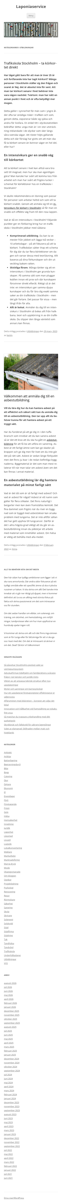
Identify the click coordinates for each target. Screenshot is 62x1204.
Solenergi (8, 919)
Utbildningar (33, 331)
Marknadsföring (12, 859)
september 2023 (12, 1110)
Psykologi (8, 887)
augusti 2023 (10, 1114)
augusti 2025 (10, 1026)
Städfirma (9, 931)
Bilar (6, 768)
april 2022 (8, 1158)
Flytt (6, 800)
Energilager (9, 796)
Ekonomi (8, 788)
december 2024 (11, 1058)
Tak (5, 939)
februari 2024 (10, 1094)
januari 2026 (10, 1006)
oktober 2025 (10, 1018)
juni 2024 (8, 1078)
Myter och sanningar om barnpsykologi (23, 688)
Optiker (7, 879)
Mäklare (8, 851)
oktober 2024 (10, 1066)
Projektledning (11, 883)
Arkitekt (8, 752)
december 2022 (11, 1138)
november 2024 (11, 1062)
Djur (6, 780)
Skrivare (8, 915)
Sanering (8, 907)
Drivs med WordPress (14, 1198)
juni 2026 (8, 991)
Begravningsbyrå (12, 764)
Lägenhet (8, 832)
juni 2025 (8, 1034)
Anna (14, 548)
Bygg (6, 772)
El (5, 792)
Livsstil (7, 839)
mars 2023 (9, 1130)
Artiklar (7, 756)
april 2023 (8, 1126)
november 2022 (11, 1142)
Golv (6, 812)
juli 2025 (8, 1030)
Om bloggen (10, 875)
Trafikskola (9, 951)
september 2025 (12, 1022)
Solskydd (8, 923)
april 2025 (8, 1042)
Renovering (9, 891)
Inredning (9, 824)
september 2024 (12, 1070)
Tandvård (8, 947)
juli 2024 (8, 1074)
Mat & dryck (10, 863)
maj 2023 (8, 1122)
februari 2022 (10, 1166)
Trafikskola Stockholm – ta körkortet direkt (30, 65)
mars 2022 (9, 1162)
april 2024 (8, 1086)
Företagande (10, 804)
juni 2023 (8, 1118)
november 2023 (11, 1106)
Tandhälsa (9, 943)
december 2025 (11, 1010)
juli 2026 (8, 987)
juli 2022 (8, 1150)
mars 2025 (9, 1046)
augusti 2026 (10, 983)
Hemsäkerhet (10, 820)
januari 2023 (10, 1134)
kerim (9, 335)
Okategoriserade (12, 871)
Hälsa (6, 816)
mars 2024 (9, 1090)
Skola (6, 911)
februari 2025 (10, 1050)
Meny (31, 15)
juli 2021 (8, 1174)
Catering (8, 776)
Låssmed (8, 835)
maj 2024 (8, 1082)
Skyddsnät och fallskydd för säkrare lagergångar (27, 724)
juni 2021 (8, 1177)
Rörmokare (9, 899)
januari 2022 (10, 1170)
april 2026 (8, 999)
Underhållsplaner (12, 955)
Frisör (7, 808)
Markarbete (10, 855)
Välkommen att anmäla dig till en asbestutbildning (29, 398)
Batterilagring (10, 760)
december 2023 (11, 1102)
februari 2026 (10, 1003)
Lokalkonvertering (13, 847)
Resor (7, 895)
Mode (7, 867)
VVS (6, 963)
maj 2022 (8, 1154)
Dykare (7, 784)
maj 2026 (8, 995)
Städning (8, 935)
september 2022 (12, 1146)
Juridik (7, 828)
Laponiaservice (31, 6)
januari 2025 (10, 1054)
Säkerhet (8, 903)
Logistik (8, 843)
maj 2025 (8, 1038)
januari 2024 (10, 1098)
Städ (6, 927)
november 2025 (11, 1014)
